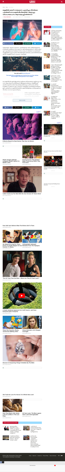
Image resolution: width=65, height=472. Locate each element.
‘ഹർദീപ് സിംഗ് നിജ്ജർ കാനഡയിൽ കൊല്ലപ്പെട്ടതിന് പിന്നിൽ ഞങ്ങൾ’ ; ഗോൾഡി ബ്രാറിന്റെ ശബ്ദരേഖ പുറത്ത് (13, 102)
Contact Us (39, 455)
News (7, 7)
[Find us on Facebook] (58, 455)
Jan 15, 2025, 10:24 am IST (18, 17)
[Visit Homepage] (32, 2)
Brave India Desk (7, 17)
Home (4, 7)
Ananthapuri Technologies (15, 457)
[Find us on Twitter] (59, 455)
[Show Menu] (3, 1)
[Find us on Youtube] (61, 455)
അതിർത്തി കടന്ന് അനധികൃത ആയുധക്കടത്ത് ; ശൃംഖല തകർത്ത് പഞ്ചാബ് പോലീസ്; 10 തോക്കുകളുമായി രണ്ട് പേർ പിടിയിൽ (56, 47)
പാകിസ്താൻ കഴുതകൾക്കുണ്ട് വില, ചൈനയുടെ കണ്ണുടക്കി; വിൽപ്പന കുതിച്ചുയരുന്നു (35, 429)
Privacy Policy (45, 455)
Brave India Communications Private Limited (12, 455)
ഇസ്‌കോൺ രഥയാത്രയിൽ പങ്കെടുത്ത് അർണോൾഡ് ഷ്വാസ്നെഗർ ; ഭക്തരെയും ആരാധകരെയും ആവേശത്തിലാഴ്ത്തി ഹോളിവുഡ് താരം (35, 441)
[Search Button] (61, 1)
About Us (34, 455)
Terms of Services (53, 455)
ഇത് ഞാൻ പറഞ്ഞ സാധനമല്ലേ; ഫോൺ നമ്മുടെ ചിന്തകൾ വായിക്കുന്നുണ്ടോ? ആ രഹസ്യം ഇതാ (56, 78)
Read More (22, 100)
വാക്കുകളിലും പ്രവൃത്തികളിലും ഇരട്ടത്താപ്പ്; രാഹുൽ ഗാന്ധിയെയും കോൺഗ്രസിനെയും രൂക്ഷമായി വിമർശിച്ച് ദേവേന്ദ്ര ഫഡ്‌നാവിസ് (56, 58)
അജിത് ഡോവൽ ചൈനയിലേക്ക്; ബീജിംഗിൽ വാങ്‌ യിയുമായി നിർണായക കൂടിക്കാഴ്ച (11, 98)
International (11, 7)
